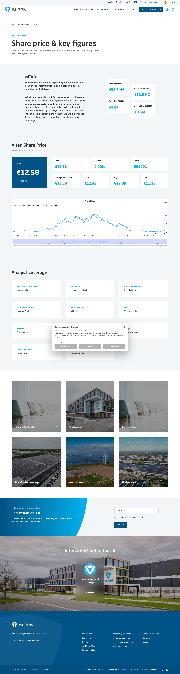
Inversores (119, 10)
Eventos (143, 2)
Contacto (146, 638)
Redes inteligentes (120, 646)
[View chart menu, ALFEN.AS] (165, 202)
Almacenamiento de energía (123, 642)
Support (146, 642)
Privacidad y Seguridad (149, 670)
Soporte (104, 10)
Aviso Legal (133, 670)
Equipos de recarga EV (121, 638)
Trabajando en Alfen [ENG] (126, 2)
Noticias (110, 2)
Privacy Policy (137, 517)
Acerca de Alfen (155, 2)
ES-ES (170, 2)
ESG (132, 10)
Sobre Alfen (86, 638)
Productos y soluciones (84, 10)
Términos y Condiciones (116, 670)
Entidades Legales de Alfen (94, 670)
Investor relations (23, 24)
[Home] (13, 24)
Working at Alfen (88, 646)
